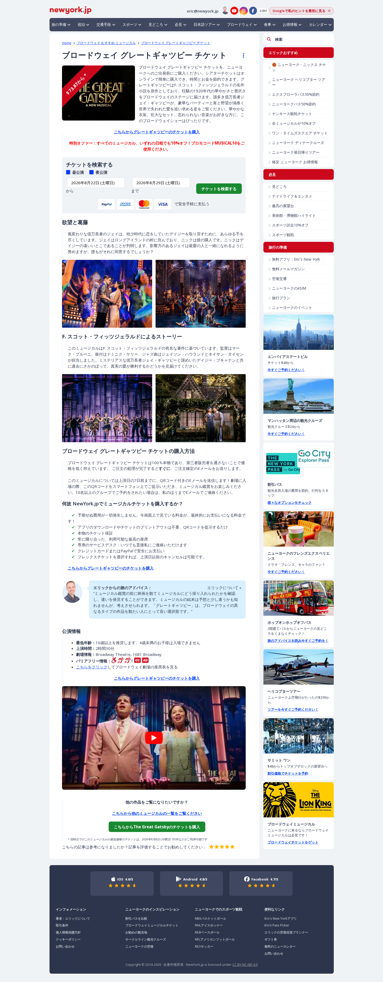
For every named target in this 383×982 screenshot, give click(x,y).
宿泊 (81, 24)
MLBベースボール (207, 932)
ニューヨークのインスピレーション (152, 909)
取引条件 (62, 925)
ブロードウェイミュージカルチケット (151, 925)
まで (135, 190)
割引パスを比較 (136, 918)
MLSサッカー (204, 946)
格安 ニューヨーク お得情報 (295, 161)
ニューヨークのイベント (292, 307)
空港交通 (279, 278)
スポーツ (129, 24)
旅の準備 (59, 24)
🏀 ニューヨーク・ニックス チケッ (299, 67)
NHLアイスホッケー (209, 925)
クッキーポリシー (68, 939)
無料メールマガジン (288, 268)
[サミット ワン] (298, 735)
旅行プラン (281, 297)
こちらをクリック (91, 666)
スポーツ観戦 (283, 234)
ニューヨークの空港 (139, 946)
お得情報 (290, 24)
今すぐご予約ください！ (286, 369)
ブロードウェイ (239, 24)
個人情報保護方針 (68, 932)
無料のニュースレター (280, 946)
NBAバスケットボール (210, 918)
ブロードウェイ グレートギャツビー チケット (175, 42)
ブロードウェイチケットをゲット (293, 842)
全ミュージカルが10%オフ (294, 123)
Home (66, 42)
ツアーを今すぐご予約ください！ (293, 709)
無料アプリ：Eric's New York (296, 259)
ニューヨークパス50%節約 (294, 103)
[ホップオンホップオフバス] (298, 598)
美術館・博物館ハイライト (294, 215)
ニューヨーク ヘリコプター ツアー (298, 82)
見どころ (156, 24)
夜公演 (101, 172)
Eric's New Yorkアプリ (280, 918)
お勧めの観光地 (136, 932)
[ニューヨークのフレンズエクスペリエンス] (298, 529)
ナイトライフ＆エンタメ (292, 196)
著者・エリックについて (73, 918)
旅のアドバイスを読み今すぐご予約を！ (298, 640)
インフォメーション (71, 909)
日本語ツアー (204, 24)
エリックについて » (224, 587)
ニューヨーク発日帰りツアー (295, 152)
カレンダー (318, 24)
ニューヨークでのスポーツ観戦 (218, 909)
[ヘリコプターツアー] (298, 667)
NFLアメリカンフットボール (215, 939)
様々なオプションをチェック (290, 502)
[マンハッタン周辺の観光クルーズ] (298, 396)
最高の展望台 (283, 205)
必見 (178, 24)
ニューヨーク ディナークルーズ (298, 142)
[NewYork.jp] (71, 9)
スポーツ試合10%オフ (290, 225)
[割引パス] (298, 460)
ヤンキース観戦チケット (292, 113)
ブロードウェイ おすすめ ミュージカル (106, 42)
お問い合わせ (65, 946)
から (70, 190)
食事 (267, 24)
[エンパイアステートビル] (298, 332)
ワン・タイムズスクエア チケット (300, 132)
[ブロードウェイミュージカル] (298, 799)
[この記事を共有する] (241, 56)
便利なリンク (274, 909)
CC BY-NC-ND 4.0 (245, 964)
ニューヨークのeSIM (289, 288)
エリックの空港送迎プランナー (286, 932)
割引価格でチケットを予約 (288, 773)
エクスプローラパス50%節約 (295, 94)
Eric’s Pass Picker (276, 925)
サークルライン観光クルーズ (145, 939)
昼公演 (77, 172)
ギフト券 (270, 939)
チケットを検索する (219, 188)
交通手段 (103, 24)
